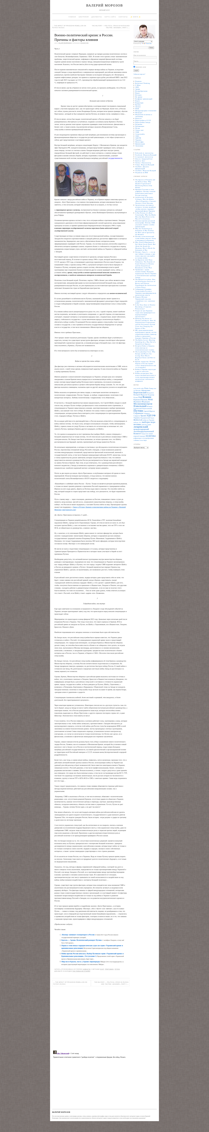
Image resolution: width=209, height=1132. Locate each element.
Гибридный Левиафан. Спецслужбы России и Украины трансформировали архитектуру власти (145, 292)
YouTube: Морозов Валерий (145, 171)
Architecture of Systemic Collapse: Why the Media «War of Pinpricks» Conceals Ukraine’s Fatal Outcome (145, 200)
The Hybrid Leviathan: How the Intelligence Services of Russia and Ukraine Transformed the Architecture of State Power (145, 283)
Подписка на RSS (141, 172)
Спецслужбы (140, 134)
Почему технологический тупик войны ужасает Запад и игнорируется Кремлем (145, 238)
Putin (146, 388)
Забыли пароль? (139, 74)
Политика (138, 124)
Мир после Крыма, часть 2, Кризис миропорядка (80, 961)
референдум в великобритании (144, 438)
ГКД (140, 397)
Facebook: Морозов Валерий (146, 155)
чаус (145, 440)
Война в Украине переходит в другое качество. (145, 370)
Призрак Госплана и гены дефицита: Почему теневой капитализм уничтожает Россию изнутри (145, 192)
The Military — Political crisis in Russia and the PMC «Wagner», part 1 (111, 983)
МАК (137, 109)
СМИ (137, 132)
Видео (137, 93)
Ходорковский (145, 418)
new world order (139, 388)
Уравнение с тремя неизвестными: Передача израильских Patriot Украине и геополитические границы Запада (145, 273)
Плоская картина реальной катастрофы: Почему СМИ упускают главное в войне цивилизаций (145, 224)
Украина (138, 140)
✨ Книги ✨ (135, 17)
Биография (84, 17)
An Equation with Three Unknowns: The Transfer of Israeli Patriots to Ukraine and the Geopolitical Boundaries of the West (145, 264)
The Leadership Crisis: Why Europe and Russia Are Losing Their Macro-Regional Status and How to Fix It (145, 356)
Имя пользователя (140, 55)
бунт (102, 969)
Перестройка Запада (142, 122)
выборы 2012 (138, 422)
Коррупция (139, 103)
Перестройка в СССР (143, 120)
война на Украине (148, 420)
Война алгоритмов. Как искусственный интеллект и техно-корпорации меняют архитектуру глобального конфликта (145, 377)
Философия (139, 142)
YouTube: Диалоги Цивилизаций (142, 168)
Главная (72, 17)
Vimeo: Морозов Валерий (144, 165)
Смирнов (137, 416)
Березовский (140, 392)
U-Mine (138, 85)
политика (151, 435)
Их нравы (138, 97)
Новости (86, 969)
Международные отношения (145, 111)
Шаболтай (138, 420)
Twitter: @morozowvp (143, 163)
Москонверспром (143, 403)
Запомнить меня (140, 67)
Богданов (150, 393)
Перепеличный (147, 408)
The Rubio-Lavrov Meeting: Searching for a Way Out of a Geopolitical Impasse (145, 342)
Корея (137, 101)
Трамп (143, 415)
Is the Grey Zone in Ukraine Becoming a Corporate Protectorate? (145, 307)
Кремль (138, 105)
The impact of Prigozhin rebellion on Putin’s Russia (70, 983)
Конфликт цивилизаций (143, 99)
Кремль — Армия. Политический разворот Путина (81, 940)
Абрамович (146, 390)
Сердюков (138, 413)
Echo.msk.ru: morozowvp (144, 153)
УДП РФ (138, 138)
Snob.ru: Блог (140, 161)
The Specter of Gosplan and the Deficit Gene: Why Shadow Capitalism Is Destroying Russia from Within (145, 183)
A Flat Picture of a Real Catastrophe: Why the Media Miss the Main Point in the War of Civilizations (145, 216)
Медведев (146, 402)
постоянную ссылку (81, 971)
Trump (151, 388)
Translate (149, 43)
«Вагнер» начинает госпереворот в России (77, 934)
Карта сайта (110, 17)
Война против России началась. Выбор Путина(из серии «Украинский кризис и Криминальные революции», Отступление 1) (92, 954)
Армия (137, 89)
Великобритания (141, 91)
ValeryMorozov (65, 43)
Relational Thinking (142, 83)
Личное (138, 107)
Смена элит (139, 130)
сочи (141, 440)
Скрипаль (146, 413)
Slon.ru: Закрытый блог (144, 159)
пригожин (109, 969)
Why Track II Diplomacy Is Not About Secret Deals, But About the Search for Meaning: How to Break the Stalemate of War (145, 246)
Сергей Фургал (149, 411)
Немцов (149, 406)
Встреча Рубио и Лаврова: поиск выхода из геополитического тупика (145, 348)
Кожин (147, 397)
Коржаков (137, 400)
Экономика (139, 146)
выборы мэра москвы (144, 423)
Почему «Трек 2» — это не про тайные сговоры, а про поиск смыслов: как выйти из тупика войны (145, 255)
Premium (138, 81)
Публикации (139, 126)
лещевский (141, 426)
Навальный (140, 406)
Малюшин (137, 402)
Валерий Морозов (104, 5)
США (137, 136)
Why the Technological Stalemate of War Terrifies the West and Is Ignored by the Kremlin (145, 231)
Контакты (123, 17)
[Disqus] (91, 1018)
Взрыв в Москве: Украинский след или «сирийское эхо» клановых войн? (145, 300)
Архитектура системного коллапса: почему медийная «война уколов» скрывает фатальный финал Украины (145, 208)
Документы (96, 17)
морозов (145, 434)
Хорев (152, 418)
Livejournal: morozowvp (144, 157)
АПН (137, 87)
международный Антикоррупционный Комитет (144, 431)
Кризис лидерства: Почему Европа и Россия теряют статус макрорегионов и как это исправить (145, 364)
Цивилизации (140, 144)
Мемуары (138, 113)
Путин (117, 969)
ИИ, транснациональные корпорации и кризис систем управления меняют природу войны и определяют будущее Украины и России (146, 334)
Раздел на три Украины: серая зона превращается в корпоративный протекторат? (145, 314)
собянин (136, 440)
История (138, 95)
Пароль (136, 61)
